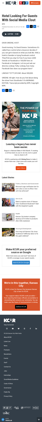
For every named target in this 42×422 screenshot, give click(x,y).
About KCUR (7, 337)
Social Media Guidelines (11, 379)
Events (6, 358)
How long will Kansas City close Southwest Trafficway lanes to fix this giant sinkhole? (27, 234)
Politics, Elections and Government (27, 183)
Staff (5, 362)
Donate (35, 3)
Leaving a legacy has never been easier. (21, 146)
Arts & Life (19, 198)
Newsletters (7, 354)
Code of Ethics (8, 383)
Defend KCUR (21, 307)
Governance (7, 388)
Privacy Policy (8, 396)
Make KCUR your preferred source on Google (21, 251)
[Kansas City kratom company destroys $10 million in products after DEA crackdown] (8, 217)
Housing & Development (23, 228)
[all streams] (39, 419)
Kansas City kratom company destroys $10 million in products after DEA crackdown (27, 219)
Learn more (21, 168)
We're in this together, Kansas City (21, 284)
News (5, 345)
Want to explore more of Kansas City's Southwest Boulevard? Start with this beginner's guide (27, 204)
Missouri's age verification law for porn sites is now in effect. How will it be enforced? (27, 189)
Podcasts (7, 350)
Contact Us (7, 367)
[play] (3, 420)
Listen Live (7, 341)
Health (18, 213)
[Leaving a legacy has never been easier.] (21, 121)
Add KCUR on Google (21, 262)
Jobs (5, 371)
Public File (7, 392)
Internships (7, 375)
